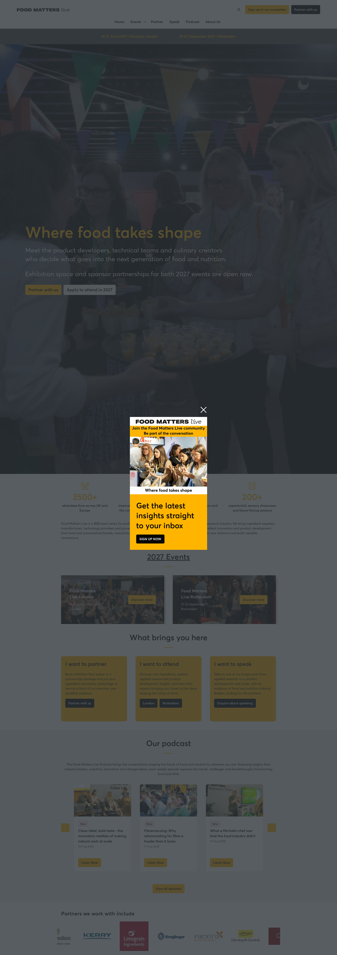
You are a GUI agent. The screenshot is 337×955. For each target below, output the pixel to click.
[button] (203, 410)
